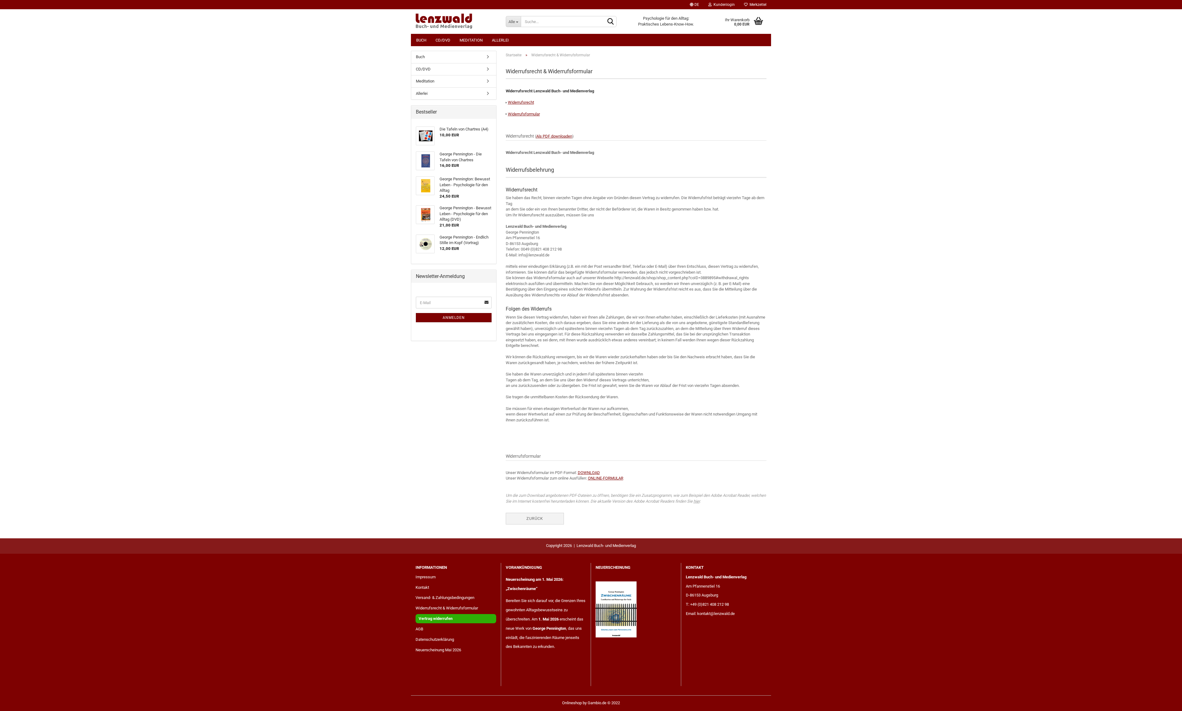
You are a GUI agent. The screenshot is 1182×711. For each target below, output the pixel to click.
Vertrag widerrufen (435, 618)
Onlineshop (572, 703)
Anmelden (454, 317)
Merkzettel (757, 4)
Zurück (534, 518)
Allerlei (500, 40)
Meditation (471, 40)
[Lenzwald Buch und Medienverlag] (456, 21)
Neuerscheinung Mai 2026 (438, 650)
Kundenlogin (723, 4)
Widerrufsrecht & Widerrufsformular (447, 608)
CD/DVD (443, 40)
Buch (421, 40)
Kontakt (422, 587)
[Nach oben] (1165, 701)
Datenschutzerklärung (435, 639)
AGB (419, 629)
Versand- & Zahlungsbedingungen (445, 597)
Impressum (426, 577)
